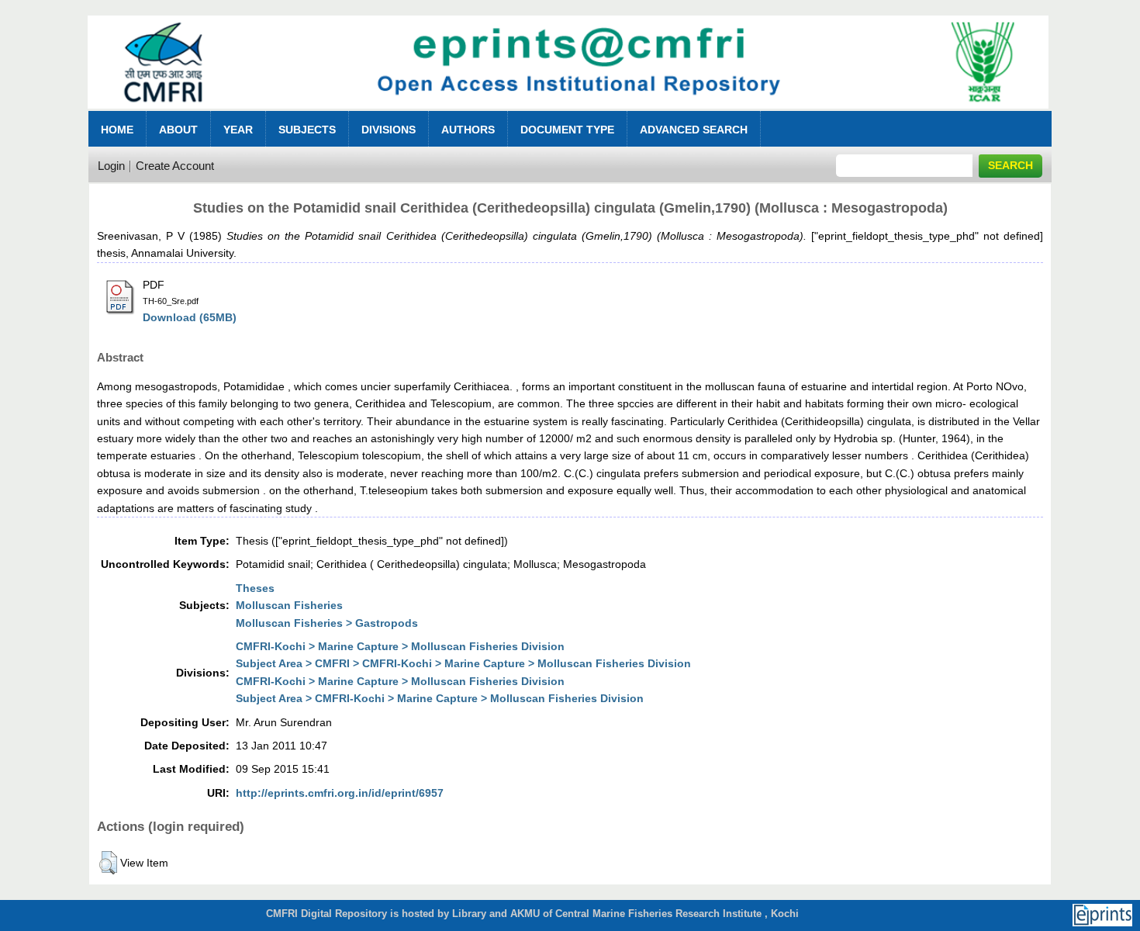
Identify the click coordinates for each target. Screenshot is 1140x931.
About (178, 129)
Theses (255, 588)
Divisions (388, 129)
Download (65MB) (190, 317)
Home (117, 129)
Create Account (175, 165)
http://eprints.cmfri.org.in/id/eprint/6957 (340, 793)
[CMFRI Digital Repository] (568, 113)
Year (238, 129)
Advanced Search (694, 129)
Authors (468, 129)
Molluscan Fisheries (289, 605)
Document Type (567, 129)
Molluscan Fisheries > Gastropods (327, 623)
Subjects (307, 129)
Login (111, 165)
